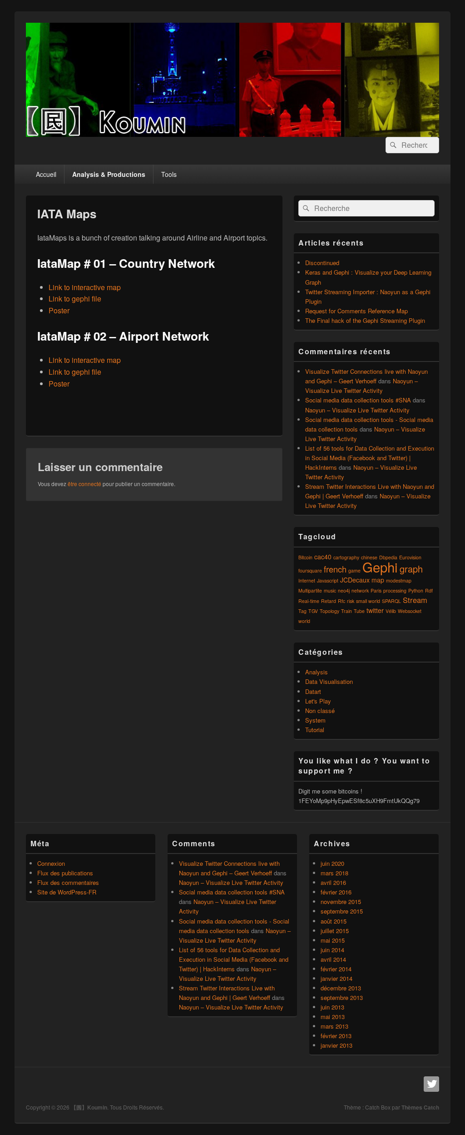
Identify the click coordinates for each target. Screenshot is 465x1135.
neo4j (344, 590)
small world (368, 601)
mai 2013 (333, 1016)
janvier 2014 (336, 978)
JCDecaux (355, 579)
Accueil (46, 174)
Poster (59, 310)
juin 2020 (332, 863)
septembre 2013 (342, 997)
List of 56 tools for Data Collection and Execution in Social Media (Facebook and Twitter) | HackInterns (369, 458)
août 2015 (333, 921)
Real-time (308, 601)
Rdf (429, 590)
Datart (313, 691)
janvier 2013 (336, 1045)
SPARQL (391, 601)
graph (411, 568)
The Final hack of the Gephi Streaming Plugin (365, 320)
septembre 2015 (342, 911)
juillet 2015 (335, 930)
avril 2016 (333, 882)
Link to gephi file (75, 298)
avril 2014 (333, 959)
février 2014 (336, 968)
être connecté (84, 483)
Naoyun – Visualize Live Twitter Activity (357, 410)
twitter (375, 610)
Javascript (327, 580)
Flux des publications (65, 873)
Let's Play (318, 701)
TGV (313, 611)
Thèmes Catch (420, 1107)
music (330, 590)
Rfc (341, 601)
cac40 (322, 556)
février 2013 (336, 1035)
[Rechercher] (392, 145)
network (360, 590)
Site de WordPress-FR (66, 892)
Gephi (380, 566)
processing (394, 590)
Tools (169, 174)
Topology (329, 611)
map (377, 579)
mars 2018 (334, 873)
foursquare (310, 570)
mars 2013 (334, 1026)
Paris (376, 590)
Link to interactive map (85, 287)
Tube (359, 611)
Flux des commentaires (68, 882)
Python (415, 590)
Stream (415, 599)
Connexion (51, 863)
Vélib (391, 611)
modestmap (398, 580)
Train (346, 611)
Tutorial (314, 729)
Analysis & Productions (108, 174)
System (315, 720)
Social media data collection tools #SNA (358, 400)
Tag (302, 611)
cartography (346, 557)
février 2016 (336, 892)
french (335, 569)
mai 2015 (333, 940)
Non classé (320, 710)
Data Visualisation (329, 681)
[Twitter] (431, 1084)
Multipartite (310, 590)
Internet (306, 580)
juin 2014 (332, 949)
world (304, 621)
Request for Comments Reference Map (356, 310)
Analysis (316, 672)
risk (350, 601)
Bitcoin (305, 557)
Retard (328, 601)
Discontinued (322, 262)
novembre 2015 (341, 901)
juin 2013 (332, 1007)
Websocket (409, 611)
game (354, 570)
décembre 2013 (341, 988)
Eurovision (410, 557)
